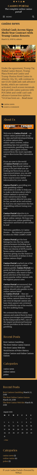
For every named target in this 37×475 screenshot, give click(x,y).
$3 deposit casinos (19, 301)
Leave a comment (11, 107)
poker (6, 374)
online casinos (9, 194)
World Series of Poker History (16, 350)
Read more (27, 98)
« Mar (6, 440)
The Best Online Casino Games (16, 345)
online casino (9, 372)
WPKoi (18, 472)
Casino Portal (18, 6)
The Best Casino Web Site (14, 348)
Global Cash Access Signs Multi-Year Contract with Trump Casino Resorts (17, 32)
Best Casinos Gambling (13, 342)
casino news (9, 104)
